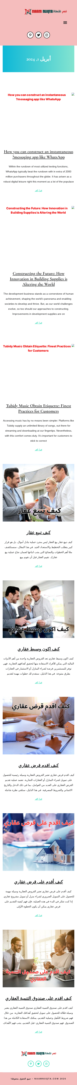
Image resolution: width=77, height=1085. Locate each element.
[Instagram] (47, 35)
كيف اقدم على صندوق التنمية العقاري (38, 998)
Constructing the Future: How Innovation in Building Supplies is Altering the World (38, 279)
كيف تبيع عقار (38, 532)
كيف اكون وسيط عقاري (39, 649)
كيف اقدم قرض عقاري (38, 765)
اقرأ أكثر (38, 191)
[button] (65, 22)
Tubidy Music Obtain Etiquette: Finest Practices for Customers (38, 408)
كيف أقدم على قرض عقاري (38, 882)
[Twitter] (38, 35)
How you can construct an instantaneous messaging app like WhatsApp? (38, 154)
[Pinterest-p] (30, 35)
